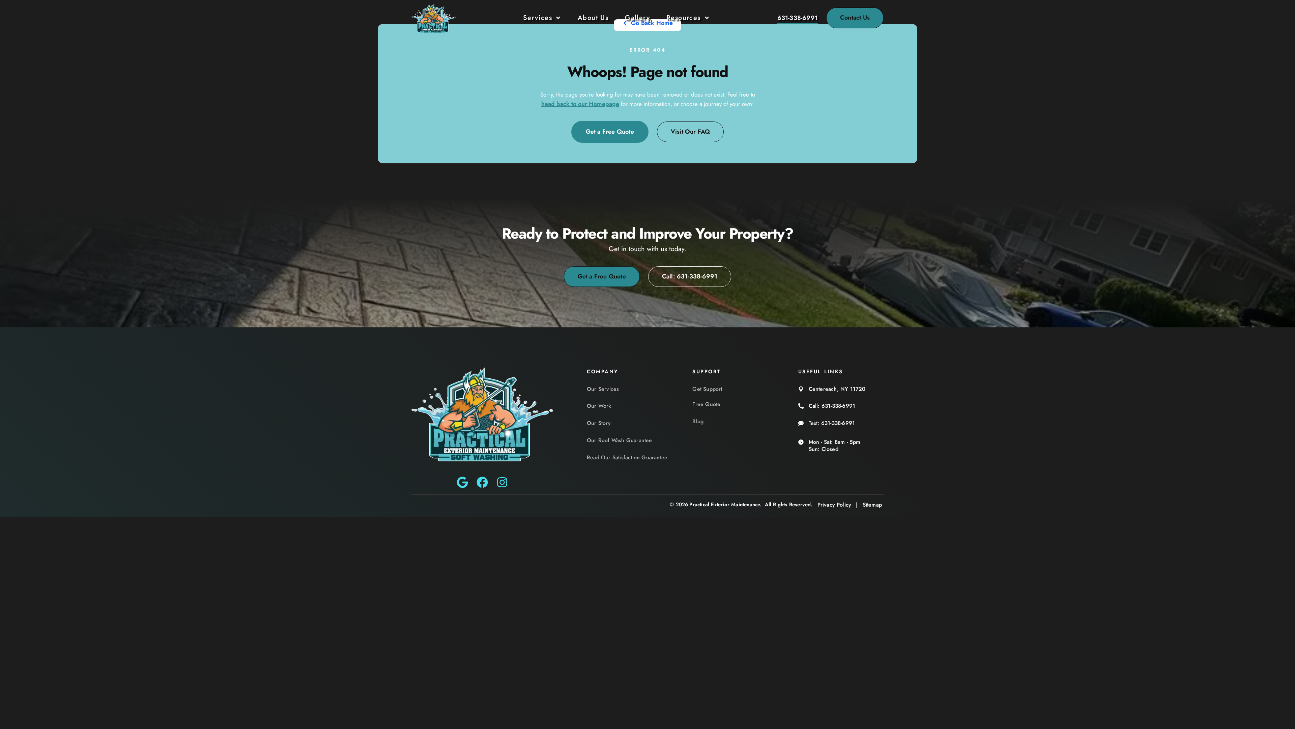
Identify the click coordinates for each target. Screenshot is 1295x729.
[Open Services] (558, 18)
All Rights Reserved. (789, 504)
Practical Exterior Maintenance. (725, 504)
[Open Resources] (707, 18)
